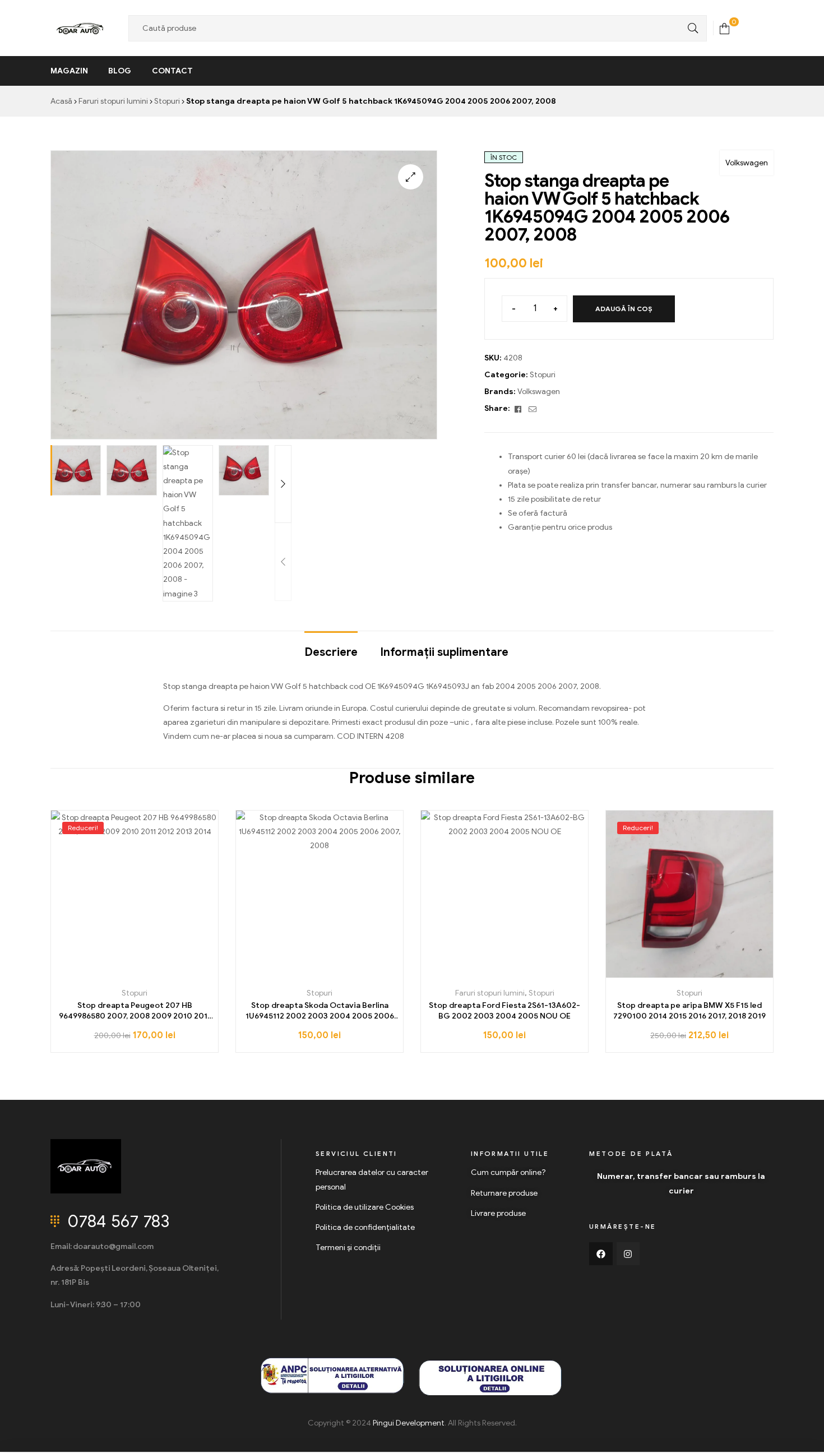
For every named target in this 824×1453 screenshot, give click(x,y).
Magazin (69, 71)
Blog (119, 71)
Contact (172, 71)
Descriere (331, 652)
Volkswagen (746, 163)
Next (283, 484)
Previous (283, 561)
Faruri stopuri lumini (113, 101)
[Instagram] (628, 1254)
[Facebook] (601, 1254)
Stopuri (167, 101)
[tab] (331, 647)
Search (690, 28)
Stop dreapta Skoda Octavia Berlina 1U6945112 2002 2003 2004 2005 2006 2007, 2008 (320, 1011)
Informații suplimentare (444, 652)
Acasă (61, 101)
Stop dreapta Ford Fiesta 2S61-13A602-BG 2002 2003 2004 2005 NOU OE (504, 1011)
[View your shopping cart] (724, 28)
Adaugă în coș (623, 308)
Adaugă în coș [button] (134, 973)
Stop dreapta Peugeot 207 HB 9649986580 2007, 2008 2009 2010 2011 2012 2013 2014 (135, 1011)
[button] (410, 176)
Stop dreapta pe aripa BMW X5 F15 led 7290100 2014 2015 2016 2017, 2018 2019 (689, 1011)
